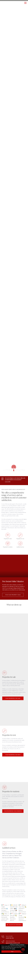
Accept (12, 951)
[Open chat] (23, 949)
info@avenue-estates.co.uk (13, 943)
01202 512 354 (10, 938)
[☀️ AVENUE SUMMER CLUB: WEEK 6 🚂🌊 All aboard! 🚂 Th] (14, 908)
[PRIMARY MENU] (25, 3)
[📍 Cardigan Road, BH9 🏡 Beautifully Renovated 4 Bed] (14, 917)
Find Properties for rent (12, 754)
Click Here (7, 481)
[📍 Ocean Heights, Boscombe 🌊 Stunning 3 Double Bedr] (5, 908)
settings (13, 948)
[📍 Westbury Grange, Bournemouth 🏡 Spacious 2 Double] (23, 917)
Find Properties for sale (13, 698)
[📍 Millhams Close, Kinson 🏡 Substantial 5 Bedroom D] (23, 908)
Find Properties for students (13, 811)
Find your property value (13, 595)
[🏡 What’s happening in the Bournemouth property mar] (5, 917)
